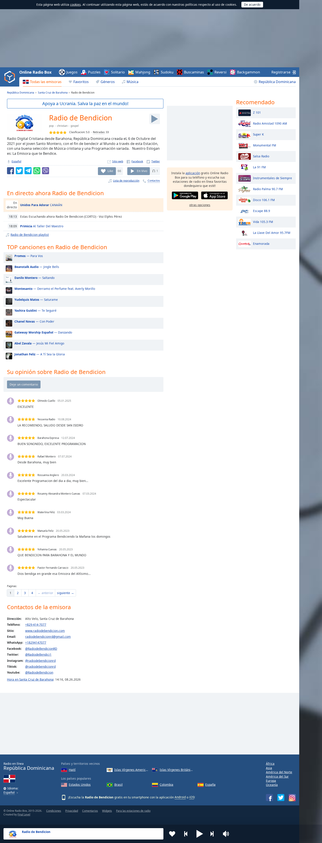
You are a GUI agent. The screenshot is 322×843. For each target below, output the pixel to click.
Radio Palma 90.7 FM (268, 189)
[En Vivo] (154, 119)
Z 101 (257, 112)
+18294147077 (35, 642)
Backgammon (248, 72)
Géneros (108, 81)
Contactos (154, 181)
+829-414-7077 (35, 624)
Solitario (118, 72)
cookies (75, 4)
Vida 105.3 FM (263, 221)
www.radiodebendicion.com (45, 631)
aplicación (193, 173)
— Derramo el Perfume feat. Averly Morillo (54, 289)
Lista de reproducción (126, 181)
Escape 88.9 (261, 211)
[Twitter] (153, 161)
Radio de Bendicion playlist (30, 235)
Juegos (72, 72)
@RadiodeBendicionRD (41, 649)
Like (110, 171)
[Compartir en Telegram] (28, 170)
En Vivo (142, 171)
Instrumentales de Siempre (272, 178)
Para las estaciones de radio (133, 811)
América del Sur (277, 776)
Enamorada (261, 243)
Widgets (107, 811)
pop (51, 126)
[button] (200, 834)
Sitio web (117, 161)
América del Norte (279, 772)
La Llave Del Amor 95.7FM (271, 232)
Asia (269, 768)
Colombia (166, 784)
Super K (258, 134)
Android (180, 797)
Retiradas (98, 132)
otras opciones (199, 205)
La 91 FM (259, 167)
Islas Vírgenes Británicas (177, 770)
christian (62, 126)
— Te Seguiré (35, 310)
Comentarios (90, 811)
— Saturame (36, 299)
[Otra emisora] (213, 834)
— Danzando (43, 332)
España (210, 784)
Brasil (118, 784)
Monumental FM (264, 145)
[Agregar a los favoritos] (172, 834)
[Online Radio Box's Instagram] (292, 797)
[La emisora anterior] (186, 834)
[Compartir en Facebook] (10, 170)
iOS (191, 797)
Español (16, 161)
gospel (75, 126)
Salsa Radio (261, 156)
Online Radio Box (35, 72)
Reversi (220, 72)
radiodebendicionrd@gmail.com (48, 636)
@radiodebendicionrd (40, 661)
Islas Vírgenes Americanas (131, 770)
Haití (72, 770)
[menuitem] (42, 82)
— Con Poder (34, 321)
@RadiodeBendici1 (38, 654)
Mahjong (142, 72)
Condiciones (53, 811)
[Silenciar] (227, 834)
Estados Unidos (80, 784)
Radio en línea (29, 766)
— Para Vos (28, 256)
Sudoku (167, 72)
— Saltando (34, 278)
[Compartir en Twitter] (19, 170)
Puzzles (94, 72)
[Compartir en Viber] (45, 170)
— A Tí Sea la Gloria (39, 354)
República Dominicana (277, 81)
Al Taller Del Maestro (41, 226)
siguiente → (65, 593)
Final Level (24, 814)
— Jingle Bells (36, 267)
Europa (271, 781)
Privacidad (71, 811)
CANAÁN (41, 205)
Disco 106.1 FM (264, 200)
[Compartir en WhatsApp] (36, 170)
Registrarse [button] (280, 72)
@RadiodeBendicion (39, 672)
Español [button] (9, 792)
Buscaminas (194, 72)
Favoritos (81, 81)
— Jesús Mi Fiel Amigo (39, 343)
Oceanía (272, 785)
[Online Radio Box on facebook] (269, 797)
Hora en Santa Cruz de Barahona (30, 679)
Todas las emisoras (46, 81)
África (270, 763)
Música (132, 81)
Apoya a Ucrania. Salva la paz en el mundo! (85, 103)
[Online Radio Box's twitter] (280, 797)
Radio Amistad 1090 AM (270, 123)
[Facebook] (135, 161)
